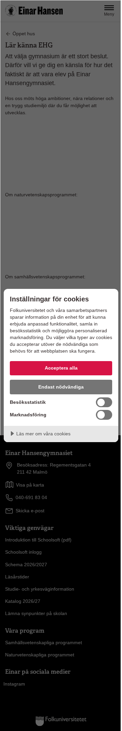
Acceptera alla (61, 368)
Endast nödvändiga (61, 387)
